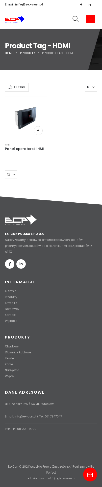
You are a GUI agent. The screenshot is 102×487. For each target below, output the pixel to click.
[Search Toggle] (75, 19)
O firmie (10, 291)
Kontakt (10, 315)
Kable (9, 364)
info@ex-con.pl (25, 416)
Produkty (11, 297)
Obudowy (12, 346)
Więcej (38, 130)
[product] (26, 118)
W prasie (11, 321)
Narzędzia (12, 370)
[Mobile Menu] (90, 19)
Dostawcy (12, 309)
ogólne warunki (66, 478)
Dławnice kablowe (18, 352)
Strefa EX (11, 303)
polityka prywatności (40, 478)
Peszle (9, 358)
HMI (7, 144)
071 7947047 (53, 416)
